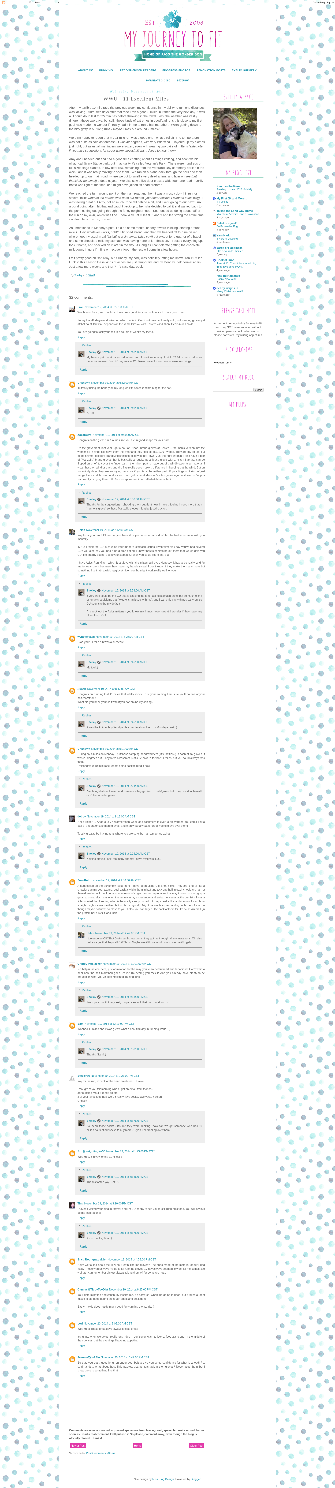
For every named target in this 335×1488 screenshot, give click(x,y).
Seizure (183, 80)
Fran (80, 307)
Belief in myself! (227, 223)
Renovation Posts (211, 70)
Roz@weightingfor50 (91, 1151)
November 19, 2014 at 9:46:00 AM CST (116, 880)
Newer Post (78, 1445)
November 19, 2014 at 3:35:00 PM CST (126, 996)
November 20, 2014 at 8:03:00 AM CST (108, 1323)
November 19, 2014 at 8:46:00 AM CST (126, 662)
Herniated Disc (158, 80)
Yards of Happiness (230, 247)
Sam (80, 1023)
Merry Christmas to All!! (230, 291)
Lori (80, 1323)
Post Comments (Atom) (100, 1453)
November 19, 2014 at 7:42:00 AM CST (110, 530)
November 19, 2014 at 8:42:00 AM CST (111, 688)
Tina (80, 1203)
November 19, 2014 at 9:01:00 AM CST (115, 748)
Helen (81, 530)
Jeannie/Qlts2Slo (88, 1357)
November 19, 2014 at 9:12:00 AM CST (111, 816)
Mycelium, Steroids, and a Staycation (238, 214)
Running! (106, 70)
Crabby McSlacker (89, 963)
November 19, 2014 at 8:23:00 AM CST (120, 636)
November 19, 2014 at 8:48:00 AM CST (126, 352)
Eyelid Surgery (244, 70)
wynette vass (86, 636)
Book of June (225, 260)
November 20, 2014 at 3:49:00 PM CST (125, 1357)
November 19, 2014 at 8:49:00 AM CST (126, 408)
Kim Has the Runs (228, 186)
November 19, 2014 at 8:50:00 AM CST (126, 499)
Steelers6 (83, 1075)
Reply (81, 337)
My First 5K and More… (232, 198)
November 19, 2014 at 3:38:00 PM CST (126, 1049)
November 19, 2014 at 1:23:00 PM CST (130, 1151)
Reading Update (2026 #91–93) (234, 189)
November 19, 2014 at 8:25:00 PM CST (133, 1289)
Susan (81, 688)
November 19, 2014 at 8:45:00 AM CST (126, 722)
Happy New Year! (227, 278)
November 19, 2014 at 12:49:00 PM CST (120, 933)
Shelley (91, 352)
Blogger (195, 1479)
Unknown (83, 382)
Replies (86, 345)
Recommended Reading (138, 70)
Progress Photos (176, 70)
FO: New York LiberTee (230, 251)
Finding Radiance (228, 275)
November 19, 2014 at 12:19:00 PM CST (109, 1023)
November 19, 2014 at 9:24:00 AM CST (126, 785)
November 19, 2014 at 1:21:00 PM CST (115, 1075)
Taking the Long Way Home (235, 210)
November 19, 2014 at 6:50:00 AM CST (109, 307)
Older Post (196, 1445)
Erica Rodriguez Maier (92, 1259)
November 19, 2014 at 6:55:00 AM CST (116, 434)
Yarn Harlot (224, 235)
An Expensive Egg (227, 226)
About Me (85, 70)
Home (138, 1445)
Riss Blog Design (163, 1479)
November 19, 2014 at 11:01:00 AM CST (128, 963)
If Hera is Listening (227, 238)
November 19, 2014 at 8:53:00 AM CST (126, 590)
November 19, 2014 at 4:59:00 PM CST (132, 1259)
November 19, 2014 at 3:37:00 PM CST (126, 1120)
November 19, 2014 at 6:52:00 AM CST (115, 382)
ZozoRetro (84, 434)
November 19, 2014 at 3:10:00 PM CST (108, 1203)
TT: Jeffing (222, 201)
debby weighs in (227, 288)
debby (81, 816)
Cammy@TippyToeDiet (92, 1289)
